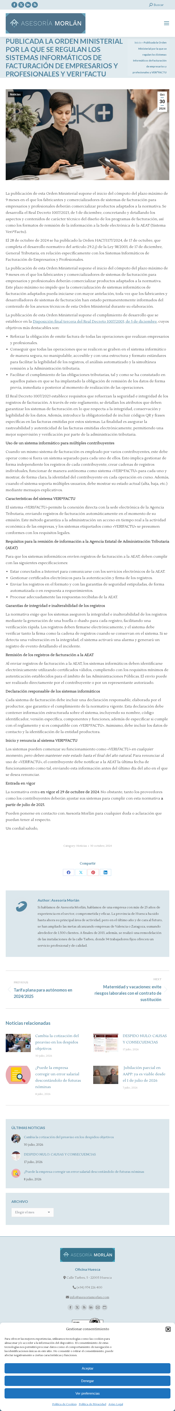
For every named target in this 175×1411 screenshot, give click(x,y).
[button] (168, 1329)
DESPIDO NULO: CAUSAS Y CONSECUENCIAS (145, 1039)
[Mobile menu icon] (166, 23)
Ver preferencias (87, 1393)
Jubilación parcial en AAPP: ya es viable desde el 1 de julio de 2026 (144, 1074)
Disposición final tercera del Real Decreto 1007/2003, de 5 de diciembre (95, 321)
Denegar (87, 1381)
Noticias (15, 94)
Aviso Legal (115, 1404)
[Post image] (18, 1043)
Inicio (138, 42)
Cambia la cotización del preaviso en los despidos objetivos (57, 1042)
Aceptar (87, 1368)
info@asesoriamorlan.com (89, 1297)
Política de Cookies (64, 1404)
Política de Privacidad (92, 1404)
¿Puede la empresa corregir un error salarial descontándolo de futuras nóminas (58, 1077)
